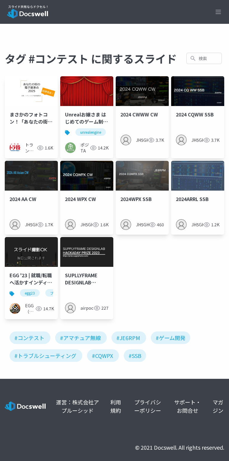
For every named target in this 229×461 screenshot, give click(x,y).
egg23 (30, 292)
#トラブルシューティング (45, 355)
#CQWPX (102, 355)
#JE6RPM (128, 338)
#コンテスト (29, 338)
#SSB (135, 355)
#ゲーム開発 (170, 338)
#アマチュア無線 (80, 338)
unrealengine (90, 132)
